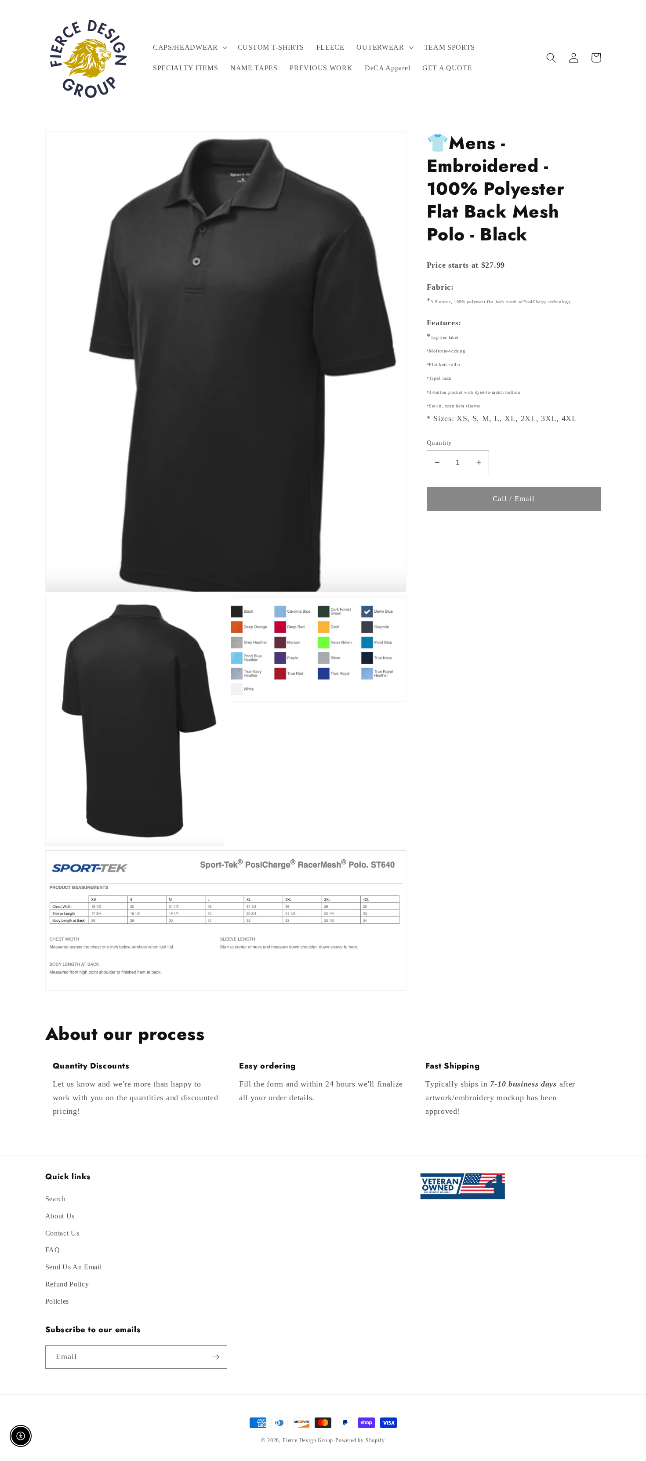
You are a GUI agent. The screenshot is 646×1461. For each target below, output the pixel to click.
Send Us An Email (73, 1267)
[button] (189, 47)
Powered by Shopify (360, 1440)
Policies (57, 1301)
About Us (60, 1216)
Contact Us (62, 1233)
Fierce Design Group (308, 1440)
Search (55, 1199)
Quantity (439, 442)
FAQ (52, 1250)
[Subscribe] (215, 1357)
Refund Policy (67, 1284)
